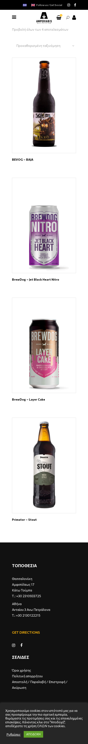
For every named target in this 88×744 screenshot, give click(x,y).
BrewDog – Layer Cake (28, 399)
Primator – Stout (24, 519)
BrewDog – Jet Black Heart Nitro (35, 279)
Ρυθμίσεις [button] (13, 734)
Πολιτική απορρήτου (27, 676)
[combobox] (45, 45)
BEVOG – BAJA (22, 159)
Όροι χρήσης (21, 670)
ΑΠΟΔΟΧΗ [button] (33, 734)
